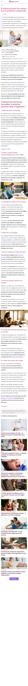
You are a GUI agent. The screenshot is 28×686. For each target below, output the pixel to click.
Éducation (3, 570)
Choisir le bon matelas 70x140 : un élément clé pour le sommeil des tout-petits (13, 434)
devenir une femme (8, 398)
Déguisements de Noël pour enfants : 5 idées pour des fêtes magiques (13, 514)
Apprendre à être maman (7, 491)
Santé (2, 5)
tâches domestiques (17, 357)
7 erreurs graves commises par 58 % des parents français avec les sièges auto (12, 494)
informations (4, 550)
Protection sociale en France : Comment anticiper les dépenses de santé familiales (14, 454)
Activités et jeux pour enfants (8, 511)
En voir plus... (14, 578)
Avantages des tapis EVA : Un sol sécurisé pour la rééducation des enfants (11, 533)
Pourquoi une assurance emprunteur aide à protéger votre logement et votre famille (13, 553)
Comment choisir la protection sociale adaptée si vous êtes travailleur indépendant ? (13, 573)
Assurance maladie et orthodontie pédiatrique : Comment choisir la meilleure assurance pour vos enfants (13, 474)
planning (23, 117)
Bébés (2, 431)
